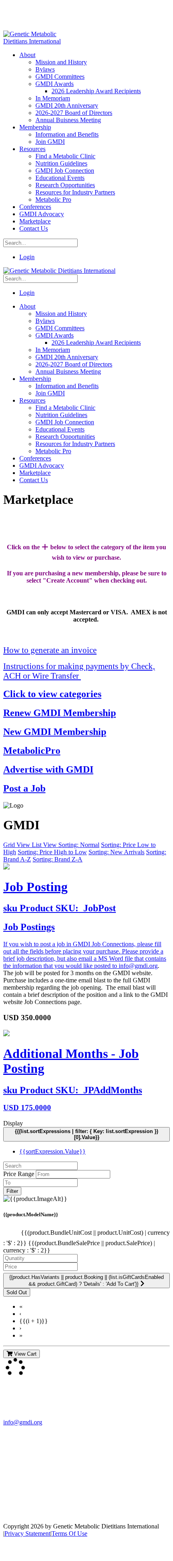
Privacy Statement (27, 1533)
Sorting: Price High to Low (52, 852)
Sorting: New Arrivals (116, 852)
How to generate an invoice (50, 650)
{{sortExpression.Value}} (52, 1151)
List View (45, 844)
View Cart (24, 1354)
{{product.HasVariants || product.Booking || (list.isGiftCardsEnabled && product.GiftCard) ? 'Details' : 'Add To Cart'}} (86, 1280)
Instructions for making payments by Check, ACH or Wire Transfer (79, 670)
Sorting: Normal (78, 844)
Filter (12, 1191)
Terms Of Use (69, 1533)
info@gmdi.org (138, 965)
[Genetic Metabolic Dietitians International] (37, 41)
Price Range (18, 1173)
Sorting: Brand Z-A (57, 859)
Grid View (17, 844)
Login (27, 257)
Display (13, 1123)
